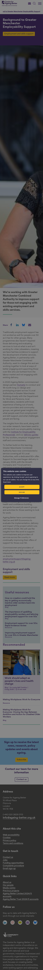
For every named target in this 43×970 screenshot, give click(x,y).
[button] (21, 498)
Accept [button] (21, 487)
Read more (7, 482)
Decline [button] (22, 492)
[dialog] (21, 485)
